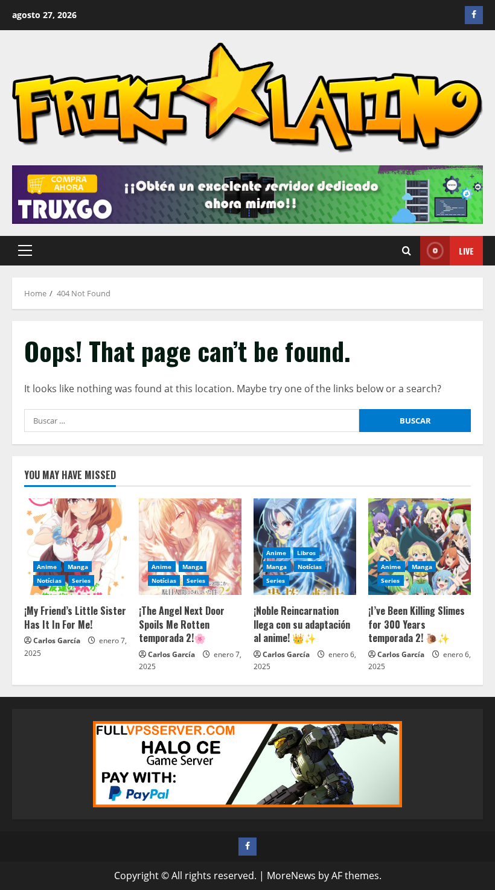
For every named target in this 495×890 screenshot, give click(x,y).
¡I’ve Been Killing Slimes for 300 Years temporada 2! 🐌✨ (416, 624)
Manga (78, 566)
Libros (306, 552)
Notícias (49, 580)
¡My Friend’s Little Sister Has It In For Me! (75, 617)
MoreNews (291, 875)
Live (466, 250)
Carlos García (56, 640)
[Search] (406, 250)
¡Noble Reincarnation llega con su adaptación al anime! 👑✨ (302, 624)
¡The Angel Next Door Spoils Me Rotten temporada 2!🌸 (182, 624)
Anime (47, 566)
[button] (25, 250)
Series (81, 580)
